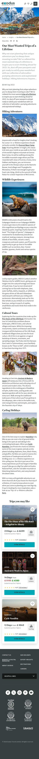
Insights (11, 37)
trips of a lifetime (29, 94)
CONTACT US (6, 655)
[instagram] (19, 692)
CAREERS (23, 669)
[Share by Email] (11, 41)
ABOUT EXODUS (7, 665)
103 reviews (23, 587)
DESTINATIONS (25, 664)
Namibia (29, 437)
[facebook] (8, 692)
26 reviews (22, 634)
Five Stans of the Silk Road (12, 319)
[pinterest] (25, 692)
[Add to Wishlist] (32, 509)
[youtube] (31, 692)
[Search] (25, 4)
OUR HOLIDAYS (25, 655)
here (4, 493)
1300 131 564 (32, 4)
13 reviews (22, 540)
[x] (13, 692)
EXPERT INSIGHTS (26, 659)
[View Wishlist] (29, 4)
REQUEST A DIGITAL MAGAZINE (9, 660)
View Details (19, 545)
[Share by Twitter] (17, 41)
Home (4, 37)
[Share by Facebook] (14, 41)
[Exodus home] (8, 4)
